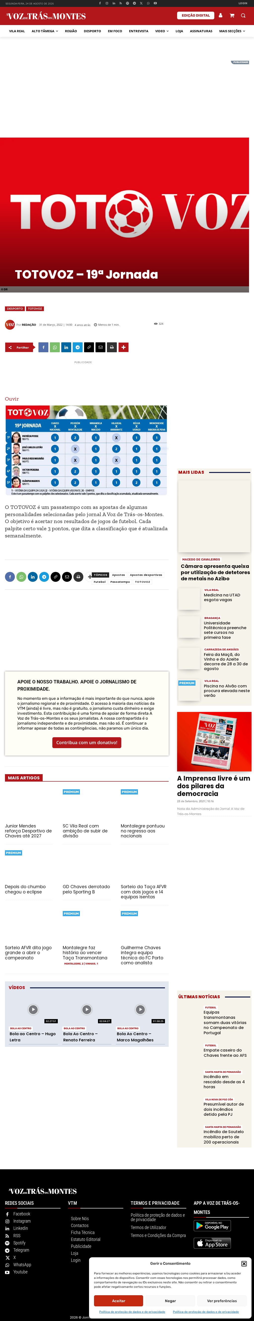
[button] (244, 1263)
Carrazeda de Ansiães (221, 649)
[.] (221, 15)
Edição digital (196, 15)
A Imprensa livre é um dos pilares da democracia (213, 786)
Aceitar (118, 1301)
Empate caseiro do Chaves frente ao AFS (225, 1052)
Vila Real (211, 590)
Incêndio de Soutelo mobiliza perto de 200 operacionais (224, 1137)
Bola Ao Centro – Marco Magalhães (135, 1037)
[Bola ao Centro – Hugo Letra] (33, 1009)
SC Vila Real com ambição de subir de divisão (85, 831)
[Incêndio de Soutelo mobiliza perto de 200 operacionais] (189, 1135)
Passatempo (120, 582)
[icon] (232, 16)
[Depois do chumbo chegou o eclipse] (29, 865)
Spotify (19, 1242)
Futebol (99, 582)
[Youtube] (155, 3)
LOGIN (243, 3)
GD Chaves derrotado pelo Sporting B (86, 889)
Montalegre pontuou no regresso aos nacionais (143, 831)
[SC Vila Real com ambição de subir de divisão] (87, 804)
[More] (123, 347)
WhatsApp (22, 1264)
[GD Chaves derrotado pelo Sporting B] (87, 865)
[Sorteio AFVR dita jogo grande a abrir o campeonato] (29, 926)
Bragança (212, 618)
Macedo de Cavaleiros (201, 559)
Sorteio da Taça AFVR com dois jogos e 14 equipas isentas (143, 892)
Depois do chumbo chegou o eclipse (25, 889)
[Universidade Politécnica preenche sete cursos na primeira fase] (189, 627)
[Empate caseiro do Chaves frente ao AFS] (189, 1053)
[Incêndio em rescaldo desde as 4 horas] (189, 1080)
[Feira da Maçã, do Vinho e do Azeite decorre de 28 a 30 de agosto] (189, 658)
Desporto (15, 308)
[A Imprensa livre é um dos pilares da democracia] (214, 741)
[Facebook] (100, 3)
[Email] (100, 347)
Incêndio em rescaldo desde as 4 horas (224, 1082)
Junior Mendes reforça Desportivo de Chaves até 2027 (28, 831)
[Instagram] (107, 3)
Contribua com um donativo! (86, 742)
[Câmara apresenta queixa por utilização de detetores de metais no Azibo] (214, 516)
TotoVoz (35, 308)
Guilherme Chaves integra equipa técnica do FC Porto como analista (142, 955)
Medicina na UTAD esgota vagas (222, 597)
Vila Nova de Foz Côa (219, 1099)
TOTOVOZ (142, 582)
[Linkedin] (114, 3)
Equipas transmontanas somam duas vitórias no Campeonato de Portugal (225, 1022)
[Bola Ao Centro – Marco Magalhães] (140, 1009)
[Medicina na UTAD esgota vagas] (189, 599)
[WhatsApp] (148, 3)
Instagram (22, 1221)
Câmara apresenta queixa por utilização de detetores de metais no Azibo (215, 572)
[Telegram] (134, 3)
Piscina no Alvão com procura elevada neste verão (227, 690)
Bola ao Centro (20, 1028)
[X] (141, 3)
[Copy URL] (89, 347)
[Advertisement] (127, 95)
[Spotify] (127, 3)
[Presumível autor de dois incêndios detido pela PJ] (189, 1107)
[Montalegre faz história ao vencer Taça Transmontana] (87, 926)
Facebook (21, 1213)
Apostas (118, 575)
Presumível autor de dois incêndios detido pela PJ (224, 1109)
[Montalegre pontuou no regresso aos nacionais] (145, 804)
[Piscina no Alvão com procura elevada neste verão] (189, 690)
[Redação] (10, 325)
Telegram (21, 1250)
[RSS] (121, 3)
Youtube (20, 1271)
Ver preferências (222, 1301)
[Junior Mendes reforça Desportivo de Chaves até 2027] (29, 804)
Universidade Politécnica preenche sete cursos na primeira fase (225, 630)
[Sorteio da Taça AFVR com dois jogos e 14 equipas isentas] (145, 865)
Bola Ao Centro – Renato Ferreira (80, 1037)
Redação (29, 324)
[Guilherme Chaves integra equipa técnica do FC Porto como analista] (145, 926)
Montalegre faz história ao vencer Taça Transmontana (85, 953)
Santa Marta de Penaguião (223, 1072)
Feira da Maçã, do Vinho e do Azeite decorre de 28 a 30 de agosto (226, 662)
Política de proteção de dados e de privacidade (132, 1312)
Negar (170, 1301)
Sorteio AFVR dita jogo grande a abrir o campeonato (28, 953)
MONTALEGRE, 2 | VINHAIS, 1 (81, 963)
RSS (16, 1235)
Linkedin (20, 1228)
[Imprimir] (112, 347)
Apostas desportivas (146, 575)
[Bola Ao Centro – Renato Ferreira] (86, 1009)
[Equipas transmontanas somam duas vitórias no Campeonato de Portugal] (189, 1016)
